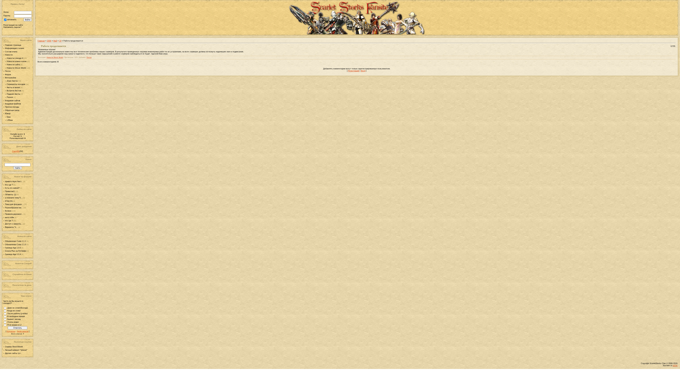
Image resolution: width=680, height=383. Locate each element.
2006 (49, 41)
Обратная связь (12, 110)
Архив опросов (22, 331)
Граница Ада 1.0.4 (13, 254)
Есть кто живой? (12, 188)
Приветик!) (10, 191)
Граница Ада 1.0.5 (13, 248)
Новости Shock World (16, 68)
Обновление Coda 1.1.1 (16, 241)
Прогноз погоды (12, 107)
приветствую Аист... (14, 181)
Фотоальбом (10, 78)
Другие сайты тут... (13, 353)
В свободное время (16, 316)
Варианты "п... (11, 227)
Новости (9, 55)
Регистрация (353, 71)
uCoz (675, 365)
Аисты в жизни (13, 87)
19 (60, 41)
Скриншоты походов (16, 84)
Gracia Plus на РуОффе (16, 251)
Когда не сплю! (14, 311)
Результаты (11, 331)
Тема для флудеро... (14, 204)
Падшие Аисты (13, 94)
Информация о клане (14, 48)
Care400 (15, 151)
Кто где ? (9, 185)
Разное (10, 97)
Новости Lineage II (15, 58)
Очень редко (13, 322)
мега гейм (9, 217)
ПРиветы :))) (10, 194)
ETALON (9, 201)
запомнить (11, 20)
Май (55, 41)
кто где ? (9, 221)
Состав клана (11, 52)
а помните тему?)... (13, 198)
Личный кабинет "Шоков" (16, 350)
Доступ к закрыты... (13, 224)
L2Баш (10, 120)
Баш (9, 117)
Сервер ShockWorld (14, 347)
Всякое (8, 211)
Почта (7, 71)
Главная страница (13, 45)
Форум (8, 74)
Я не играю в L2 (14, 325)
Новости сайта (13, 64)
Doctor (89, 57)
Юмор (7, 113)
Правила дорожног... (14, 214)
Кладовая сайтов (12, 100)
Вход (363, 71)
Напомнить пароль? (12, 27)
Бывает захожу (14, 319)
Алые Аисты (12, 81)
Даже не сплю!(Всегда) (17, 308)
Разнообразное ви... (14, 208)
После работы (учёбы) (17, 313)
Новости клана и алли (16, 61)
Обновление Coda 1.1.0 (16, 244)
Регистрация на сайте (13, 25)
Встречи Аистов (14, 91)
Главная (41, 41)
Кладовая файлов (13, 104)
